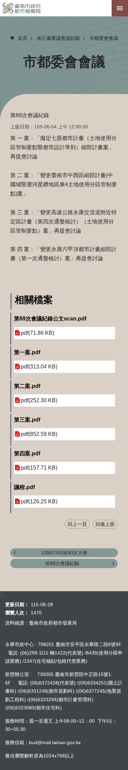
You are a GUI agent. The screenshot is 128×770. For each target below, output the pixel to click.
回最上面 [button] (105, 524)
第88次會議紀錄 (62, 563)
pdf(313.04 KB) (39, 367)
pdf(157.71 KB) (39, 468)
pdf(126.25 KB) (39, 501)
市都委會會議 (103, 38)
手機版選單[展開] (120, 8)
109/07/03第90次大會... (66, 552)
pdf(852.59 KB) (39, 434)
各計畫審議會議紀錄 (58, 38)
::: (114, 50)
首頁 (22, 38)
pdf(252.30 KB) (39, 400)
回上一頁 (77, 524)
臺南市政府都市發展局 (64, 8)
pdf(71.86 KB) (37, 333)
